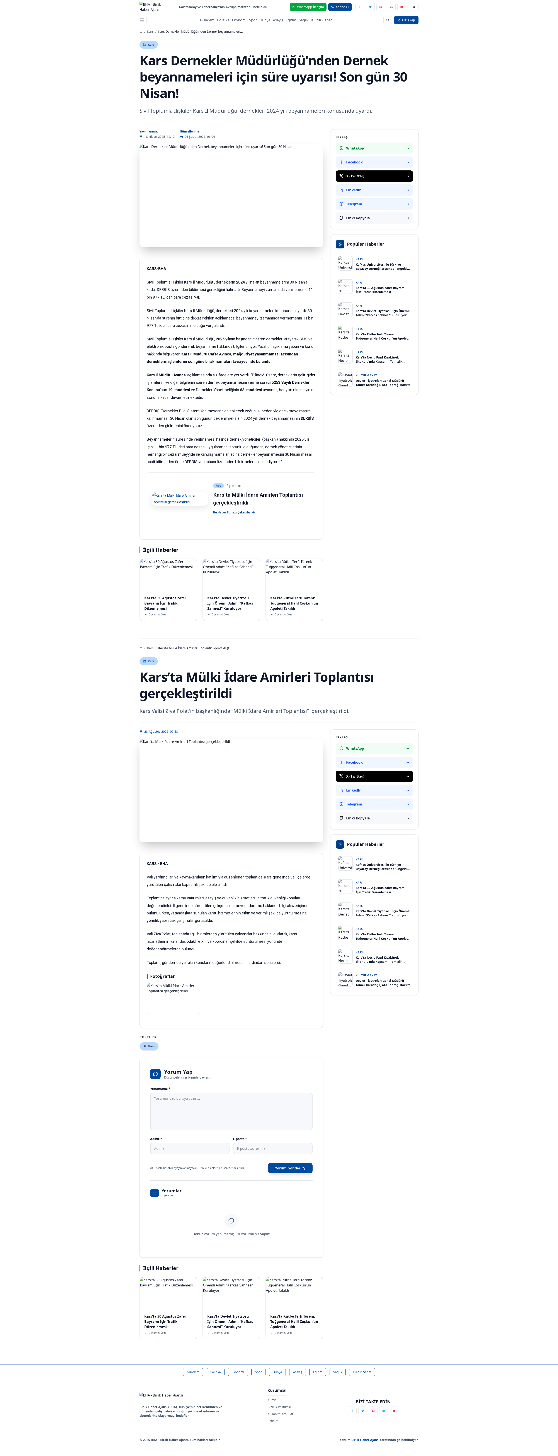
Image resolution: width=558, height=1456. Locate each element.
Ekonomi (239, 20)
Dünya (265, 20)
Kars (150, 31)
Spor (253, 20)
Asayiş (278, 20)
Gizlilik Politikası (279, 1407)
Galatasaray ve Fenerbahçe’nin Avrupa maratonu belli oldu (223, 7)
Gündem (207, 20)
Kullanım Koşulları (280, 1414)
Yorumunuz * (160, 1089)
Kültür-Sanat (321, 20)
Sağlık (304, 20)
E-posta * (240, 1139)
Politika (223, 20)
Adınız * (156, 1139)
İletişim (272, 1421)
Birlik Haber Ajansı (365, 1440)
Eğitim (291, 20)
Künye (272, 1400)
